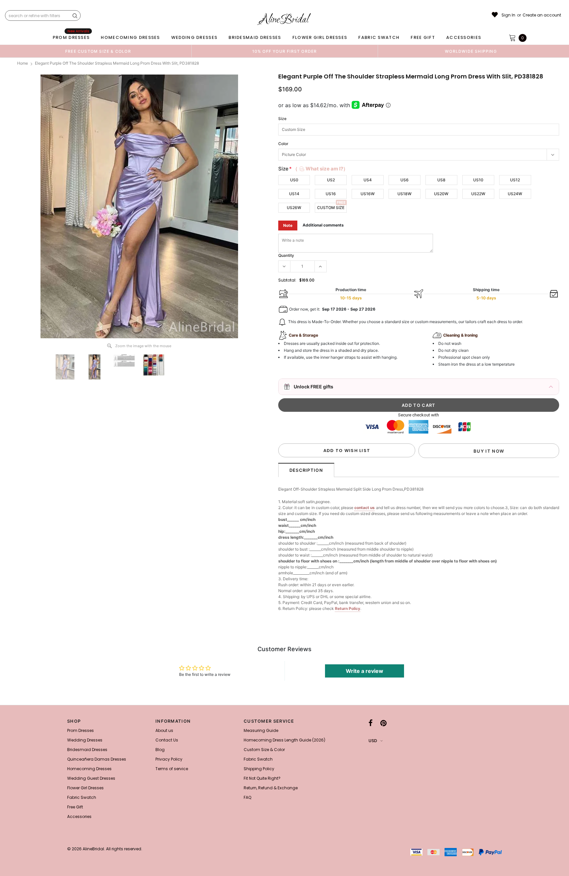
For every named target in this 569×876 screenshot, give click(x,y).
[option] (98, 51)
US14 (294, 193)
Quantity (286, 255)
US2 (331, 179)
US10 (478, 179)
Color (283, 143)
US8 (441, 179)
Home (22, 63)
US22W (478, 193)
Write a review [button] (364, 671)
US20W (441, 193)
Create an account (542, 15)
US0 (294, 179)
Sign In (508, 15)
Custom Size (330, 207)
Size (282, 118)
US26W (294, 207)
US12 (515, 179)
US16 (331, 193)
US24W (515, 193)
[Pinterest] (383, 723)
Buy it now (489, 451)
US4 (368, 179)
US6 (404, 179)
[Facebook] (370, 723)
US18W (404, 193)
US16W (368, 193)
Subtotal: (287, 280)
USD (372, 741)
